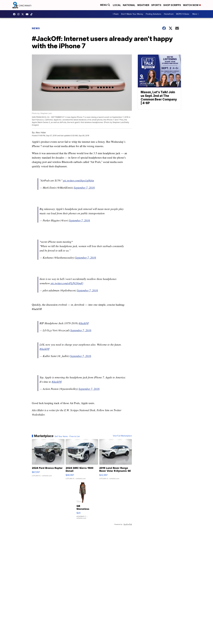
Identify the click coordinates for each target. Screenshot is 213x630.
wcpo (23, 14)
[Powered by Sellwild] (127, 524)
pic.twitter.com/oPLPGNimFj (67, 283)
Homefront (168, 14)
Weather (143, 5)
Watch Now (191, 5)
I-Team (116, 14)
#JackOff (84, 323)
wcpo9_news (19, 14)
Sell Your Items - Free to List (67, 436)
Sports (156, 5)
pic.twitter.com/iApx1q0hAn (78, 180)
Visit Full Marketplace (122, 436)
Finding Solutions (153, 14)
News (36, 28)
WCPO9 (15, 14)
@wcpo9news (32, 14)
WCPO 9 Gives (182, 14)
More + (195, 14)
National (129, 5)
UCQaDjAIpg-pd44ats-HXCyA (28, 14)
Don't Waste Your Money (132, 14)
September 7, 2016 (84, 187)
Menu (104, 5)
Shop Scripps (172, 5)
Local (117, 5)
